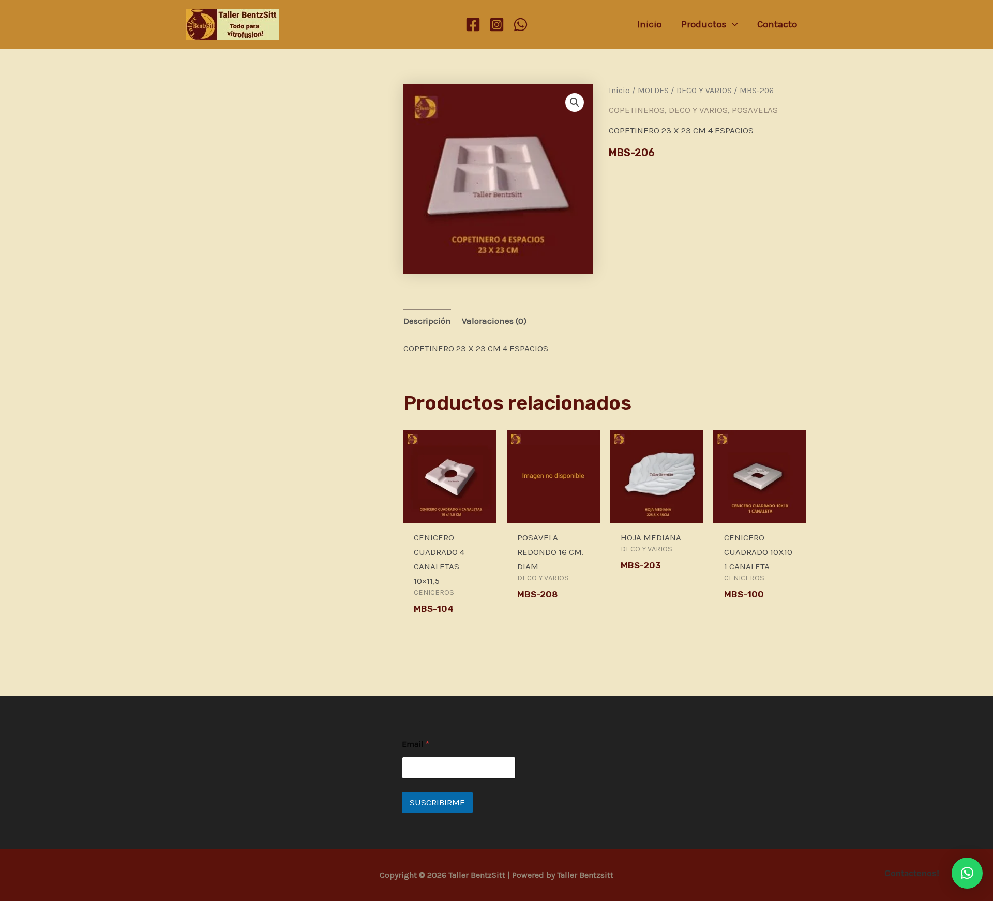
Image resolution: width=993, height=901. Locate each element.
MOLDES (653, 90)
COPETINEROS (637, 109)
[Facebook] (473, 25)
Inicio (619, 90)
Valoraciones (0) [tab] (494, 321)
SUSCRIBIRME (437, 802)
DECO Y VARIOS (704, 90)
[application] (732, 24)
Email (415, 744)
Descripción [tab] (427, 321)
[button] (574, 102)
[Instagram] (497, 25)
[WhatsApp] (521, 25)
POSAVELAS (755, 109)
